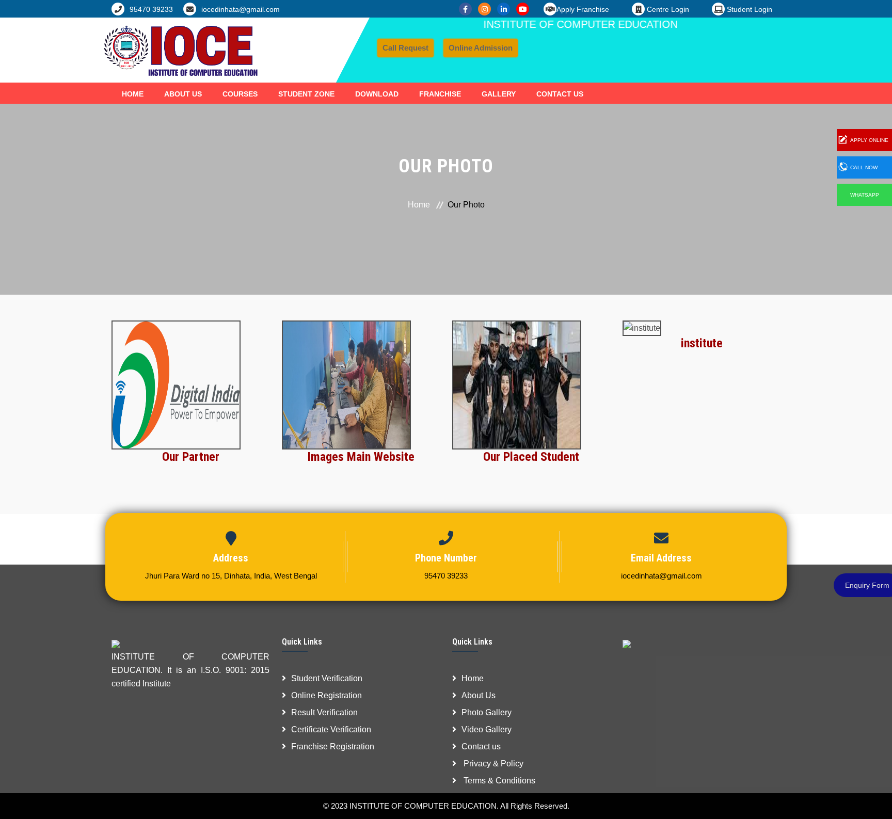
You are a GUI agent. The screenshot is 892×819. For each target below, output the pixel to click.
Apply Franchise (582, 9)
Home (133, 94)
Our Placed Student (531, 456)
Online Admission (481, 47)
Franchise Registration (332, 746)
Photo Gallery (486, 712)
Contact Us (559, 94)
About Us (183, 94)
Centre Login (667, 9)
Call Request (405, 47)
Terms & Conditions (498, 780)
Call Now (864, 167)
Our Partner (190, 456)
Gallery (499, 94)
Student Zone (306, 94)
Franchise (440, 94)
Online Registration (326, 695)
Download (377, 94)
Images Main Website (361, 456)
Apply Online (869, 140)
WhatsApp (864, 195)
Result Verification (324, 712)
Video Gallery (486, 729)
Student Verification (326, 678)
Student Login (748, 9)
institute (702, 343)
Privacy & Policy (492, 763)
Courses (240, 94)
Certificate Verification (331, 729)
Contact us (481, 746)
